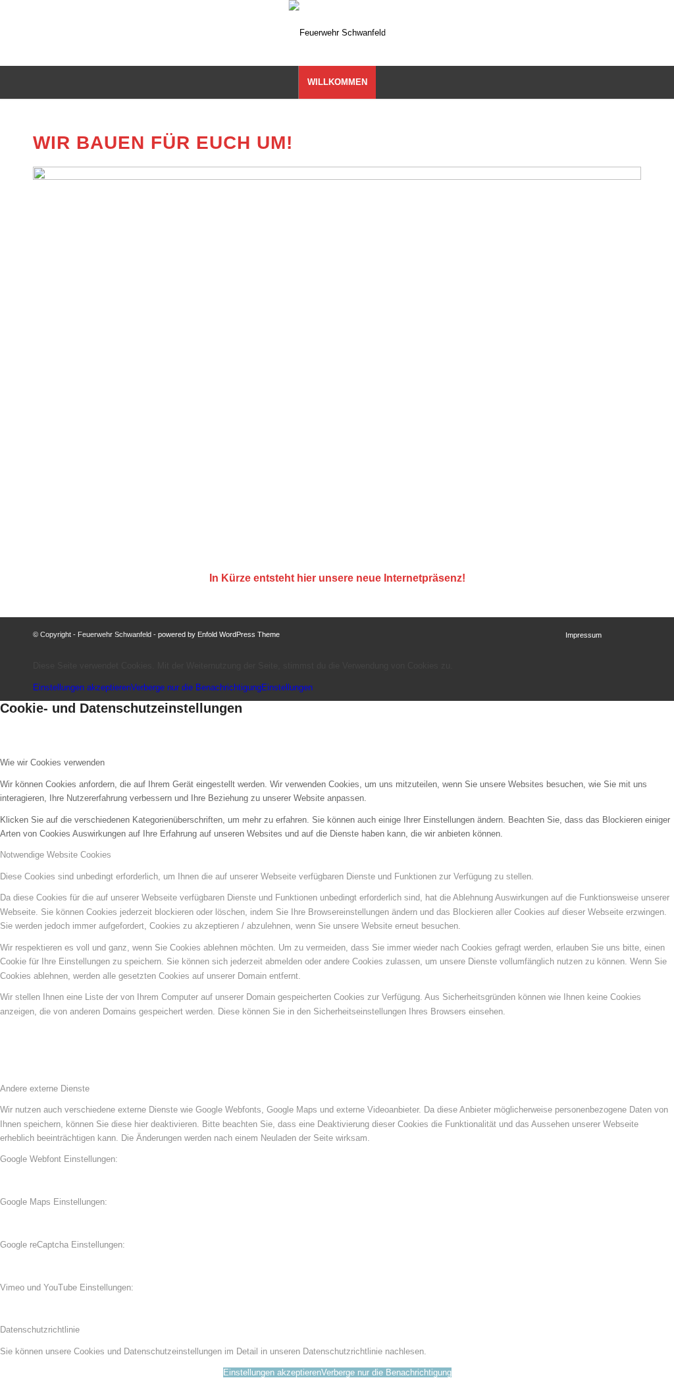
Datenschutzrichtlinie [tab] (40, 1330)
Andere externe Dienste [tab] (45, 1088)
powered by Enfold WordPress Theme (219, 634)
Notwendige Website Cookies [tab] (55, 855)
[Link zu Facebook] (651, 33)
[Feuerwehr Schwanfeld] (337, 33)
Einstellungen (287, 687)
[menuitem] (337, 82)
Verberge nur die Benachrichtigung (196, 687)
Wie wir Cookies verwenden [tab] (52, 762)
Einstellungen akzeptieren (82, 687)
